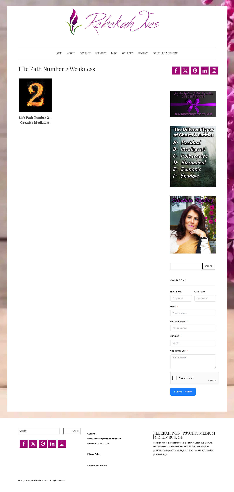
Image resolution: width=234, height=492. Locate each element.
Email (173, 306)
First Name (176, 291)
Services (100, 53)
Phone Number (178, 321)
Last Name (199, 291)
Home (59, 53)
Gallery (127, 53)
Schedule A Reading (165, 53)
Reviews (143, 53)
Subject (174, 336)
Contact (85, 53)
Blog (114, 53)
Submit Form (183, 391)
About (71, 53)
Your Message (178, 351)
